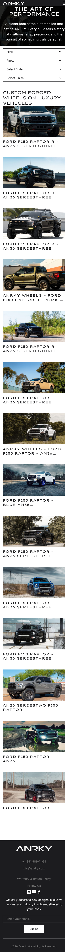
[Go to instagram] (29, 892)
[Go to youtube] (34, 892)
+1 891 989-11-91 (34, 861)
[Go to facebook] (39, 892)
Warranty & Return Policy (34, 879)
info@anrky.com (34, 868)
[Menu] (65, 3)
